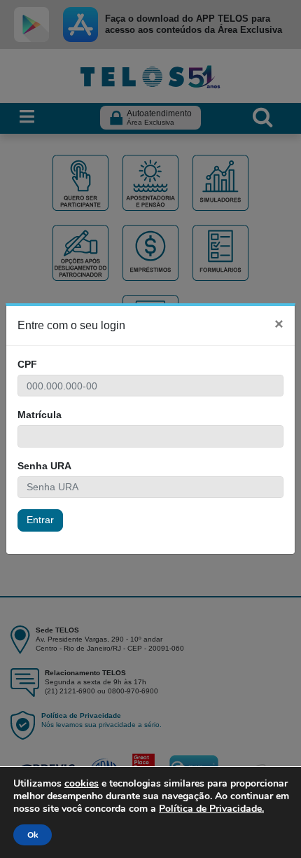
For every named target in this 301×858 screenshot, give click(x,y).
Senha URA (44, 465)
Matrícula (40, 414)
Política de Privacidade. (211, 808)
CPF (27, 364)
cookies (81, 783)
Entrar (40, 519)
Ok (32, 834)
